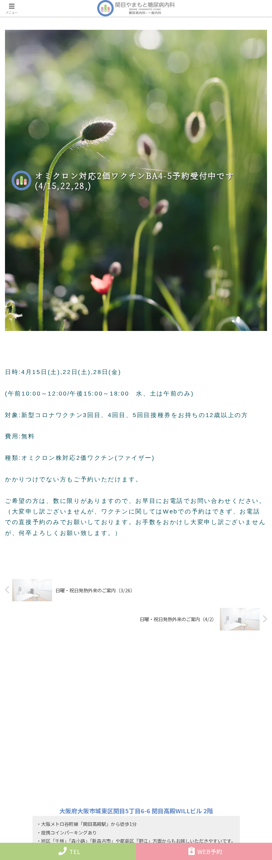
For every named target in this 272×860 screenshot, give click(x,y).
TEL (74, 851)
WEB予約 (209, 851)
